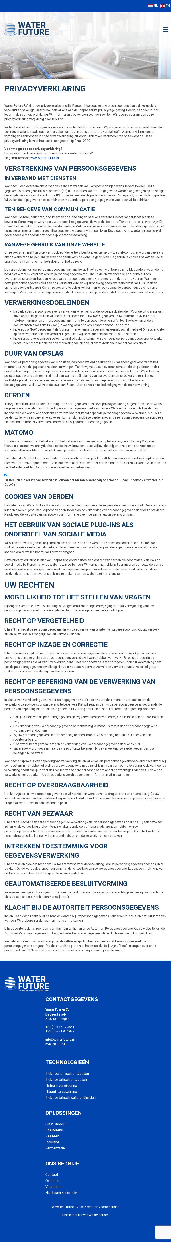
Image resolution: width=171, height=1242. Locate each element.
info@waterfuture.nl (60, 1039)
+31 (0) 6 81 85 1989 (59, 1031)
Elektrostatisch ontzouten (66, 1079)
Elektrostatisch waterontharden (70, 1097)
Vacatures (53, 1187)
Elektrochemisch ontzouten (67, 1073)
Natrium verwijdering (61, 1085)
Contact (51, 1175)
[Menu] (165, 29)
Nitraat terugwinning (61, 1091)
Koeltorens (54, 1130)
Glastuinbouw (55, 1124)
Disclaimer (69, 1215)
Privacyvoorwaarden (94, 1215)
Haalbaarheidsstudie (61, 1193)
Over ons (52, 1181)
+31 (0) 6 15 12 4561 (59, 1027)
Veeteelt (52, 1136)
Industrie (52, 1142)
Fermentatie (55, 1148)
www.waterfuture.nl (44, 158)
